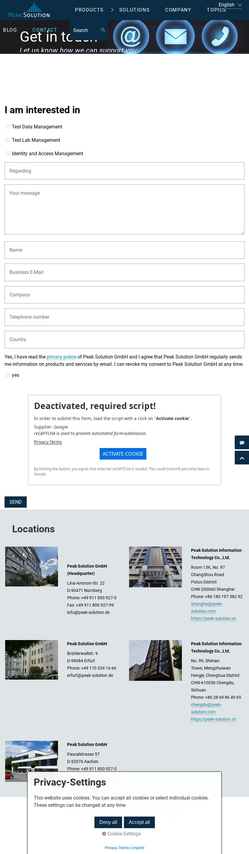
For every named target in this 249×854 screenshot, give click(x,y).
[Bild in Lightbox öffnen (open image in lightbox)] (31, 566)
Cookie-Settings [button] (123, 834)
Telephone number (25, 313)
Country (15, 336)
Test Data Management (37, 127)
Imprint (138, 847)
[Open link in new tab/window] (242, 442)
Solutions (134, 10)
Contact (44, 30)
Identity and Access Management (47, 153)
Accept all (139, 822)
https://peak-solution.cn (213, 618)
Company (178, 10)
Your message (21, 189)
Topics (217, 10)
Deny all (108, 822)
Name (14, 246)
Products (89, 10)
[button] (123, 454)
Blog (10, 30)
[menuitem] (94, 10)
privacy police (61, 357)
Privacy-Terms (48, 442)
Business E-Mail (23, 269)
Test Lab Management (36, 140)
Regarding (17, 167)
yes (15, 375)
